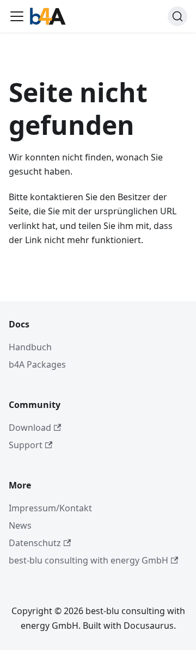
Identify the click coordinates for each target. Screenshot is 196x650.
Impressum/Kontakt (50, 508)
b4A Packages (37, 364)
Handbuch (30, 347)
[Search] (177, 16)
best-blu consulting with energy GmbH (88, 560)
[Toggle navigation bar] (17, 16)
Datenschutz (35, 543)
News (20, 525)
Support (25, 445)
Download (30, 428)
